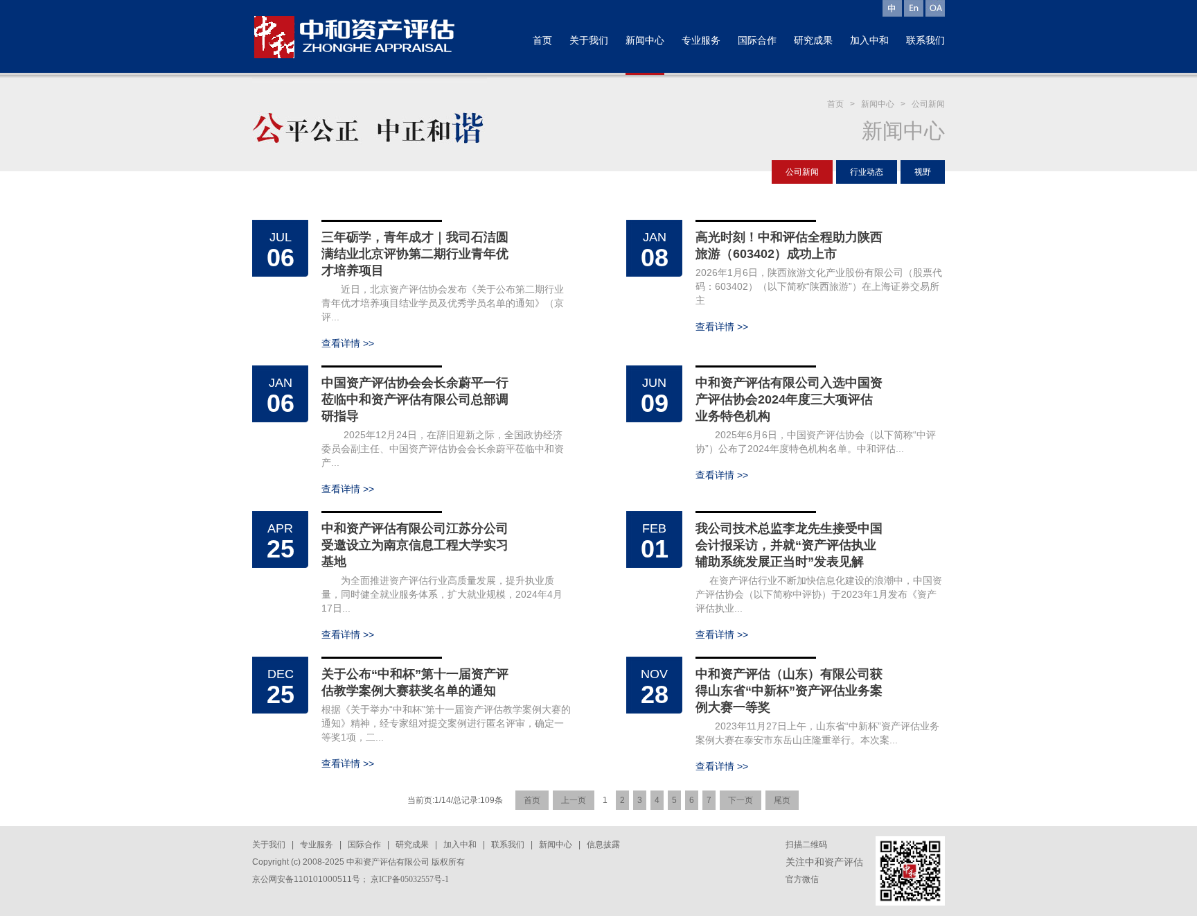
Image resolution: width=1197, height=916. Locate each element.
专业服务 (316, 844)
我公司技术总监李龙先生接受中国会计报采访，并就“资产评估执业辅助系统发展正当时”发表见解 (789, 545)
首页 (835, 104)
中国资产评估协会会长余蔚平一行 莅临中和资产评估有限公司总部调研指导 (414, 399)
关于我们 (268, 844)
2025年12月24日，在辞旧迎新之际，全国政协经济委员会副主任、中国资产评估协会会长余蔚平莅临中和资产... (442, 448)
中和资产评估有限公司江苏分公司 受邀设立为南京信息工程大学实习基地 (414, 545)
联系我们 (507, 844)
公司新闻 (928, 104)
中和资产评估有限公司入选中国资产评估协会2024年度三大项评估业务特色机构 (789, 399)
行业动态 (866, 172)
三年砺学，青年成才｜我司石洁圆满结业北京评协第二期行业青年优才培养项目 (414, 253)
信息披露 (603, 844)
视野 (922, 172)
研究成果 (412, 844)
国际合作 (364, 844)
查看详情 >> (347, 343)
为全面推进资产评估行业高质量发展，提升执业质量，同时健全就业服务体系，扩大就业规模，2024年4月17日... (441, 594)
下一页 (740, 800)
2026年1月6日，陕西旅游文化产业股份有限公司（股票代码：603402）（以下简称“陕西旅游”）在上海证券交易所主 (818, 286)
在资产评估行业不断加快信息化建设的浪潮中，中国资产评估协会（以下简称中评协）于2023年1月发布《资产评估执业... (818, 594)
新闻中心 (877, 104)
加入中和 (460, 844)
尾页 (782, 800)
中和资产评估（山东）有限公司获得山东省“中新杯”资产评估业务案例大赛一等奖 (789, 690)
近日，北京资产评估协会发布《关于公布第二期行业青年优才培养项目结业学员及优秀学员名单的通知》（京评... (442, 303)
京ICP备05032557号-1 (410, 879)
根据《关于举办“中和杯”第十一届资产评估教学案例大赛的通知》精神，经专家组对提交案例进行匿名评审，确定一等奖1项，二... (446, 723)
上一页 (573, 800)
